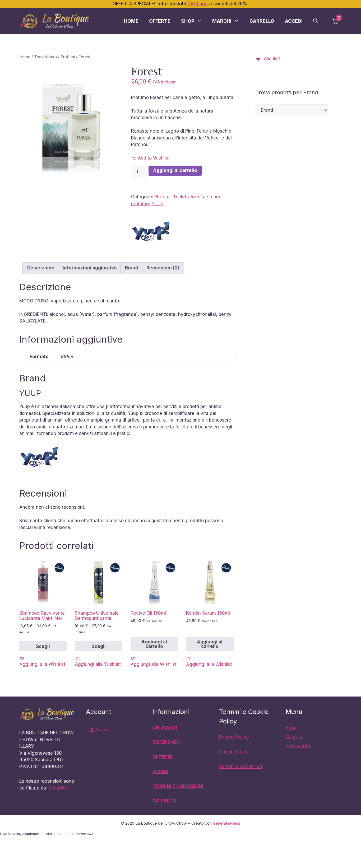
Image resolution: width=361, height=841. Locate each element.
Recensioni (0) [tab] (162, 267)
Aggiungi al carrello (175, 170)
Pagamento (298, 745)
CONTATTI (164, 800)
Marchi (222, 21)
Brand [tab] (131, 267)
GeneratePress (226, 823)
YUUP (157, 203)
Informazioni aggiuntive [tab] (90, 267)
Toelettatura (45, 56)
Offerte (159, 21)
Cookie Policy (233, 751)
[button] (315, 21)
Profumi (68, 56)
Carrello (261, 21)
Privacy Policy (234, 737)
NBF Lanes (198, 3)
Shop (187, 21)
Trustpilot (57, 788)
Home (131, 21)
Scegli (43, 646)
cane (216, 196)
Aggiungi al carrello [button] (154, 644)
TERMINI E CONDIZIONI (177, 786)
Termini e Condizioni (240, 766)
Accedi (294, 21)
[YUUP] (151, 232)
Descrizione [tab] (40, 267)
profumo (140, 203)
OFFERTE (162, 757)
